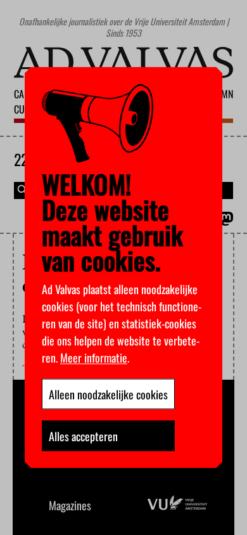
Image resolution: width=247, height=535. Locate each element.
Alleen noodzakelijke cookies (108, 394)
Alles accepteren (83, 436)
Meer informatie (93, 357)
